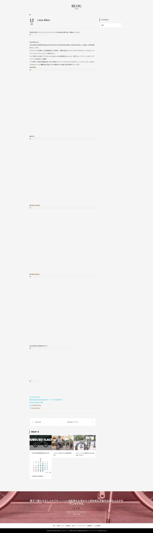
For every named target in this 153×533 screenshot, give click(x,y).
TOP (54, 525)
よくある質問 (97, 525)
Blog (73, 525)
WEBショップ (60, 525)
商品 (102, 25)
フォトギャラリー (80, 525)
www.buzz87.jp (36, 408)
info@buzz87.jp (36, 405)
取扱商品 (68, 525)
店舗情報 (89, 525)
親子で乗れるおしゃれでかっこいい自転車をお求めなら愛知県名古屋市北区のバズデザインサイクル (76, 502)
